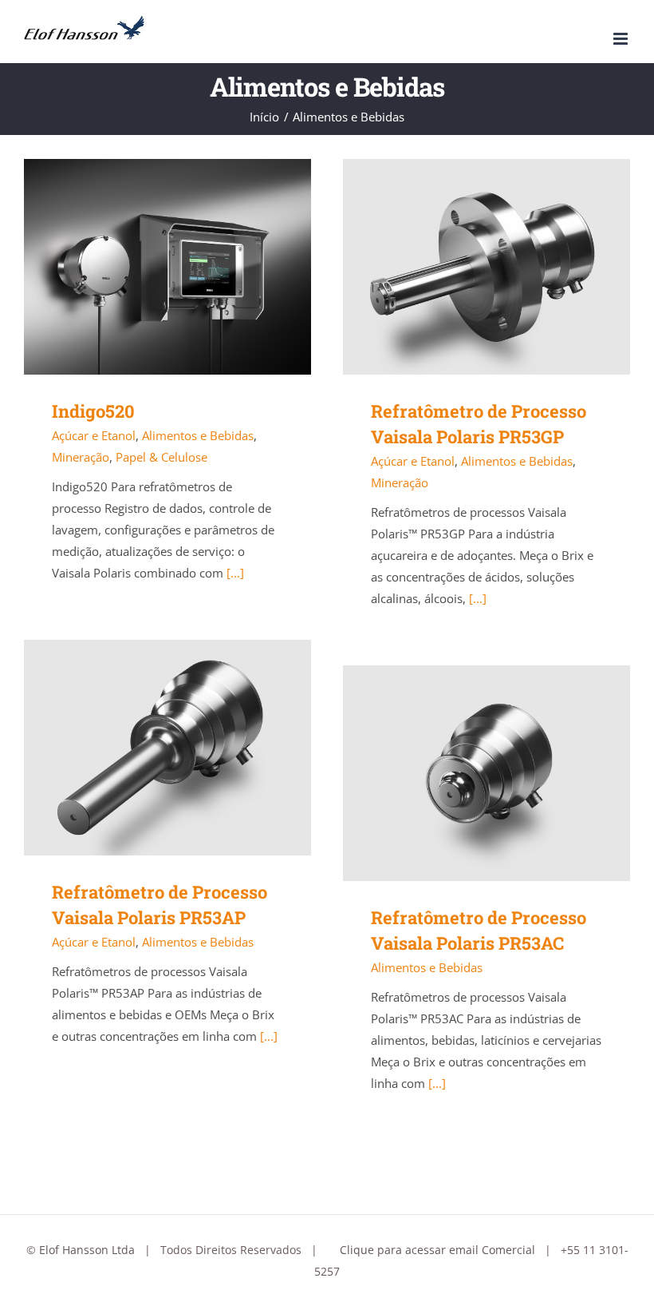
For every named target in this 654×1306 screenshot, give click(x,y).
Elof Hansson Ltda (87, 1249)
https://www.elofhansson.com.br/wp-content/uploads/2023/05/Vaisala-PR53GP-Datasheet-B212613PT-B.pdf (464, 267)
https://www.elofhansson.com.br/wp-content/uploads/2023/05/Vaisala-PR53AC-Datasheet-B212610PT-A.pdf (464, 774)
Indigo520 (93, 411)
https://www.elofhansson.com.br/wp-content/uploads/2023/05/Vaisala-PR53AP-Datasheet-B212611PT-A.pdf (145, 748)
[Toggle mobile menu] (621, 38)
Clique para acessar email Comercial (437, 1249)
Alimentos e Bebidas (198, 435)
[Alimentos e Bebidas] (167, 267)
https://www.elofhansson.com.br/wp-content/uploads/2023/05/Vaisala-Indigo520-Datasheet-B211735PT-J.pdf (145, 267)
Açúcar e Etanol (94, 435)
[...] (235, 573)
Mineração (80, 457)
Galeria (191, 267)
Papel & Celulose (161, 457)
